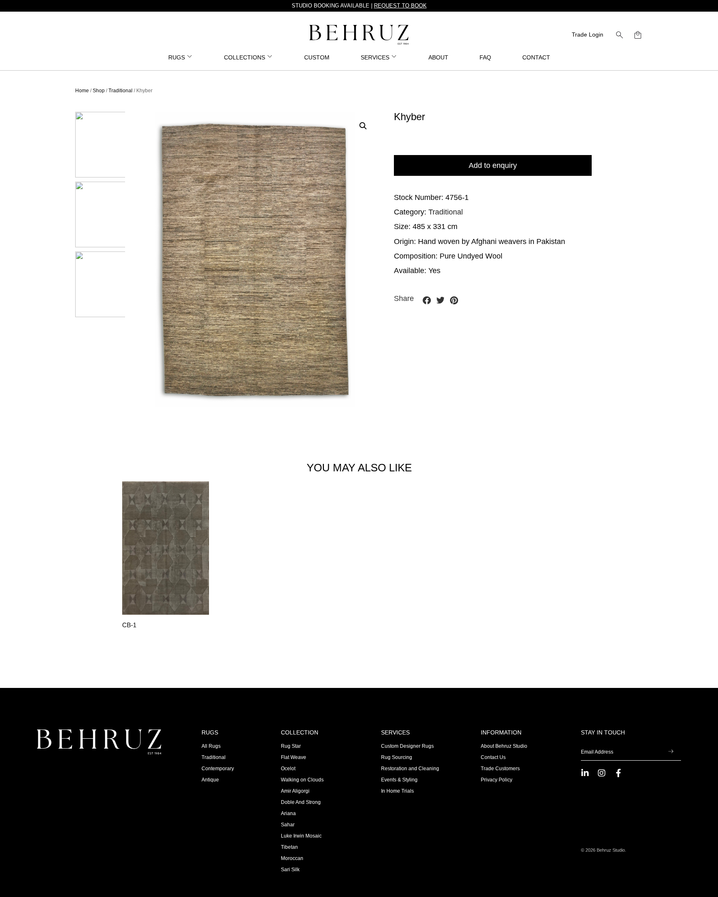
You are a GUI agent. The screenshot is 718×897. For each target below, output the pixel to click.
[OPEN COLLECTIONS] (270, 57)
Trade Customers (500, 768)
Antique (210, 779)
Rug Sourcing (396, 757)
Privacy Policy (496, 779)
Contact (536, 57)
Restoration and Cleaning (410, 768)
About (438, 57)
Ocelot (288, 768)
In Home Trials (397, 791)
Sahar (288, 824)
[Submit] (671, 752)
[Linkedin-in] (585, 773)
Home (82, 91)
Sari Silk (290, 869)
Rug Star (291, 746)
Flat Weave (293, 757)
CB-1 (129, 625)
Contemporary (218, 768)
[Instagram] (602, 773)
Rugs (210, 732)
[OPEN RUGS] (190, 57)
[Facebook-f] (618, 773)
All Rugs (211, 746)
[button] (620, 35)
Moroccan (292, 858)
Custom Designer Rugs (407, 746)
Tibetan (289, 847)
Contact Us (493, 757)
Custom (316, 57)
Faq (485, 57)
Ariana (288, 813)
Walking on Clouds (302, 779)
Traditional (120, 91)
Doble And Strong (301, 802)
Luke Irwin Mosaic (301, 835)
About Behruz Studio (504, 746)
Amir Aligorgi (295, 791)
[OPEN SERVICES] (394, 57)
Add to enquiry (493, 165)
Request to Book (400, 5)
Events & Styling (399, 779)
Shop (99, 91)
